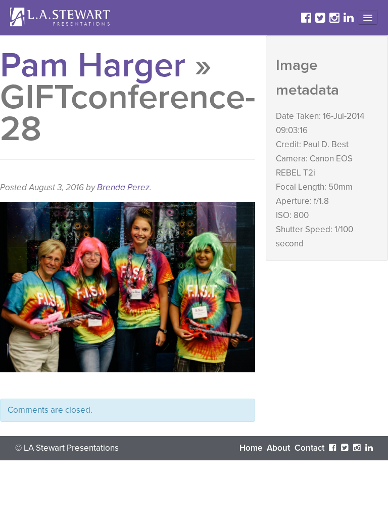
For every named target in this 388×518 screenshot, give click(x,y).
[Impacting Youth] (60, 17)
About (278, 448)
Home (250, 448)
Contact (309, 448)
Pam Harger (92, 66)
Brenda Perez (123, 187)
